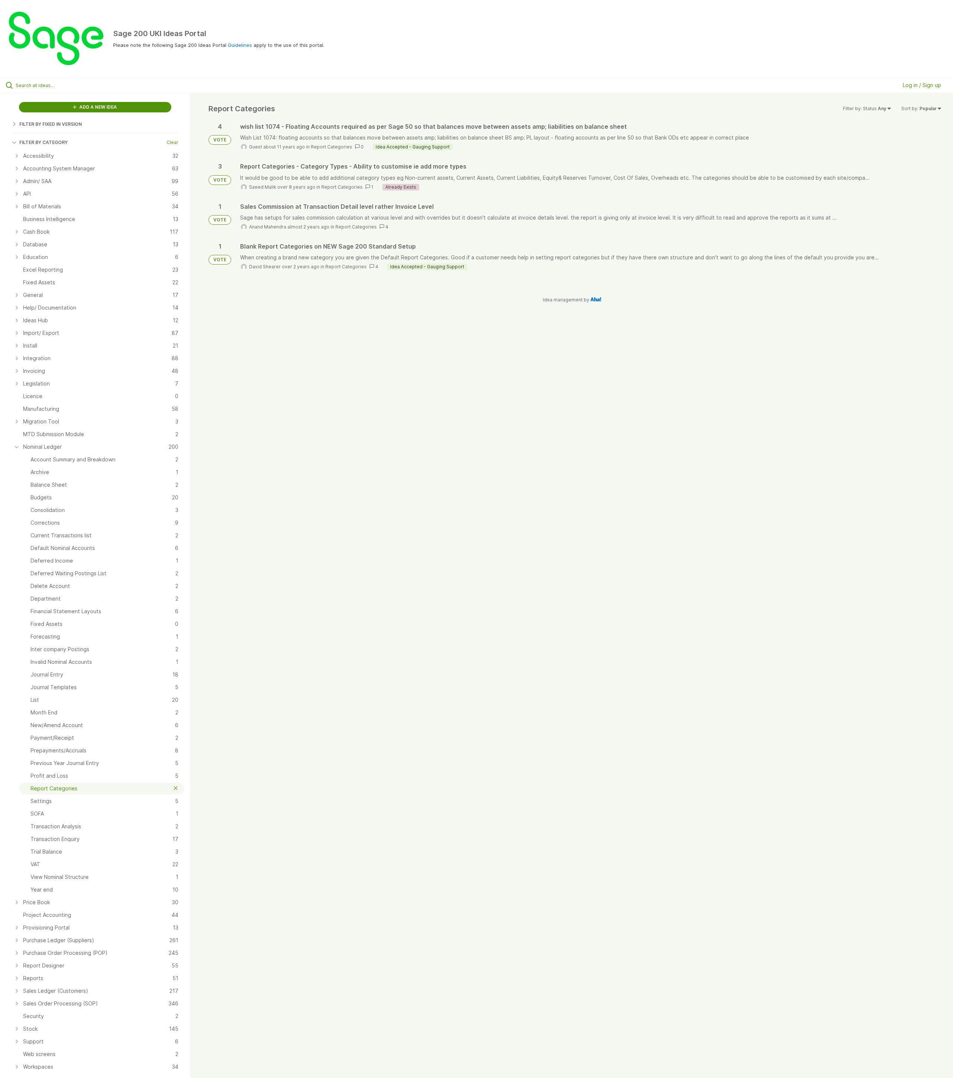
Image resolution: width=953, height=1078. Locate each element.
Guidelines (240, 45)
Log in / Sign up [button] (922, 85)
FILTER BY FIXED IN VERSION (50, 124)
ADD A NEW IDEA (97, 107)
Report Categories (331, 147)
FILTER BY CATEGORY (43, 142)
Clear (172, 142)
